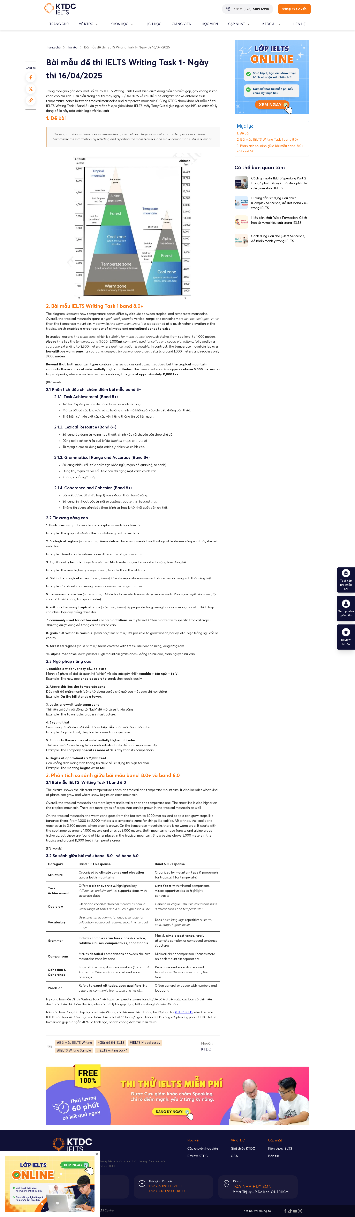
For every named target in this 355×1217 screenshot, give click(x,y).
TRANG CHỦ (59, 24)
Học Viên (210, 24)
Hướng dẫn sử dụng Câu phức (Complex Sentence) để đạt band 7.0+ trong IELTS (279, 203)
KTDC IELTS (184, 1012)
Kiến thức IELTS (280, 1148)
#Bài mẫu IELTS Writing (74, 1042)
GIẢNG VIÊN (181, 24)
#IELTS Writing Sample (74, 1050)
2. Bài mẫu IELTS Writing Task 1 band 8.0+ (268, 139)
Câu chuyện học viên (202, 1148)
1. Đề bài (243, 133)
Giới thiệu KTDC (243, 1148)
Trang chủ (53, 47)
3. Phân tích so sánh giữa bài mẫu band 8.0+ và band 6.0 (270, 148)
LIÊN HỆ (299, 24)
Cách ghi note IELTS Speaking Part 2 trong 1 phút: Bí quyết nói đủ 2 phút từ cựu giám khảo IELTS (279, 183)
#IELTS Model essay (145, 1042)
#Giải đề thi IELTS (110, 1042)
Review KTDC (197, 1156)
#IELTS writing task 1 (111, 1050)
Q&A (234, 1156)
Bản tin (273, 1156)
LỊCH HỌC (153, 24)
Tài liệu (72, 47)
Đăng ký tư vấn (294, 8)
